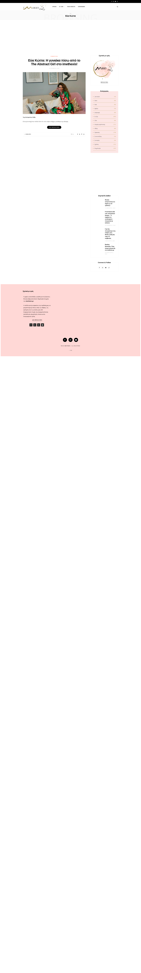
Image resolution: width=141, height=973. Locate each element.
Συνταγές (96, 140)
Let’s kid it (97, 96)
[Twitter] (79, 134)
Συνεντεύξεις (54, 56)
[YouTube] (76, 340)
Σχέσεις (96, 144)
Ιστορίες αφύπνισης (99, 124)
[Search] (117, 6)
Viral (95, 104)
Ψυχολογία (97, 148)
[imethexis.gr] (35, 6)
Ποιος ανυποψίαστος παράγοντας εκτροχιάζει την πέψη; (104, 476)
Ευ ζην (61, 6)
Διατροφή (97, 112)
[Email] (83, 134)
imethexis (67, 346)
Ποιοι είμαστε (71, 6)
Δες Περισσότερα (37, 320)
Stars (95, 100)
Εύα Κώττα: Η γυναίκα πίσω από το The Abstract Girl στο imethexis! (54, 62)
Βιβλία (96, 108)
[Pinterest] (81, 134)
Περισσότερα (104, 82)
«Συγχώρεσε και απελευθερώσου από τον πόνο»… (104, 281)
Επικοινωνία (81, 6)
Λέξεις (96, 128)
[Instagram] (70, 340)
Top (71, 350)
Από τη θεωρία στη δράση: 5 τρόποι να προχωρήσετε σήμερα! (104, 607)
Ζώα (95, 120)
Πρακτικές (97, 132)
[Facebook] (77, 134)
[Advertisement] (70, 37)
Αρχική (54, 6)
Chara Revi (28, 134)
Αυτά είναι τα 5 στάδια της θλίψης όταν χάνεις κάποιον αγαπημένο (104, 770)
